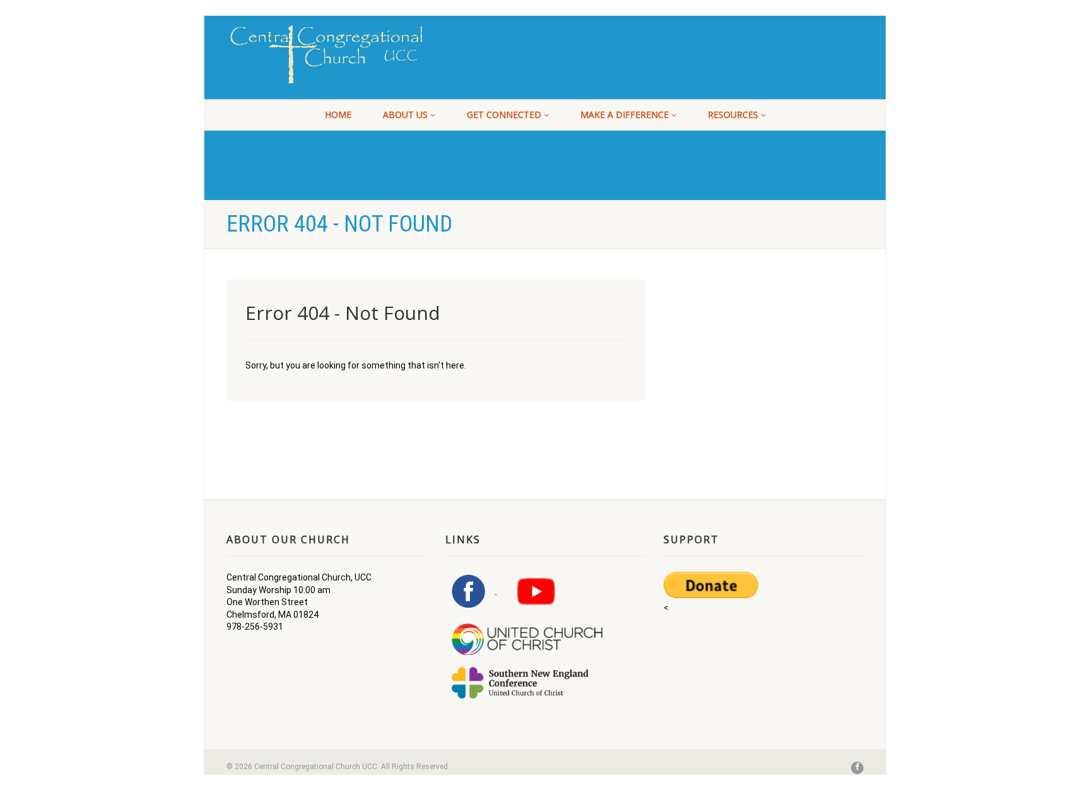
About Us (405, 115)
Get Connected (504, 115)
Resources (733, 115)
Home (338, 115)
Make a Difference (624, 115)
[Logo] (326, 54)
